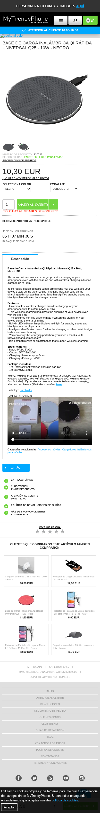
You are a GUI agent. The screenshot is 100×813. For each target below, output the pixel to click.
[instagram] (82, 778)
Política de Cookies (50, 749)
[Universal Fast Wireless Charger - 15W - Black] (46, 139)
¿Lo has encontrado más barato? (25, 178)
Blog (50, 736)
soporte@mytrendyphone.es (50, 677)
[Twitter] (34, 778)
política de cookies (65, 800)
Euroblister (26, 390)
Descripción (20, 258)
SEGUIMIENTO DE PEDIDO (50, 710)
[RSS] (50, 778)
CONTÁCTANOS (50, 756)
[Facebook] (19, 778)
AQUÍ (80, 6)
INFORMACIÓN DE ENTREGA (19, 160)
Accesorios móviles (49, 449)
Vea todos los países (50, 743)
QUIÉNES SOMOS (50, 717)
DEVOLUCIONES (50, 704)
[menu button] (60, 20)
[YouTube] (66, 778)
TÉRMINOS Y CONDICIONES (50, 762)
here (59, 384)
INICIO (50, 691)
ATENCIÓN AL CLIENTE (50, 697)
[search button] (75, 20)
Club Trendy (50, 723)
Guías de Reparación (50, 730)
